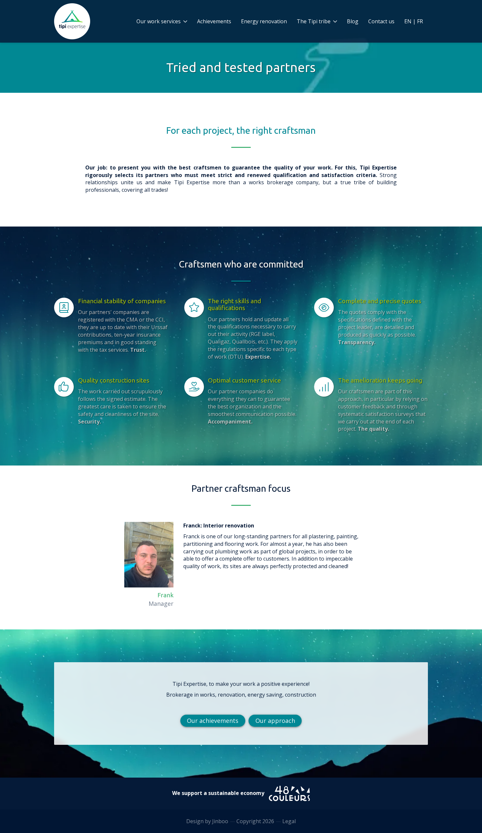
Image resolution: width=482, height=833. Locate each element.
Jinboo (220, 821)
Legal (289, 821)
